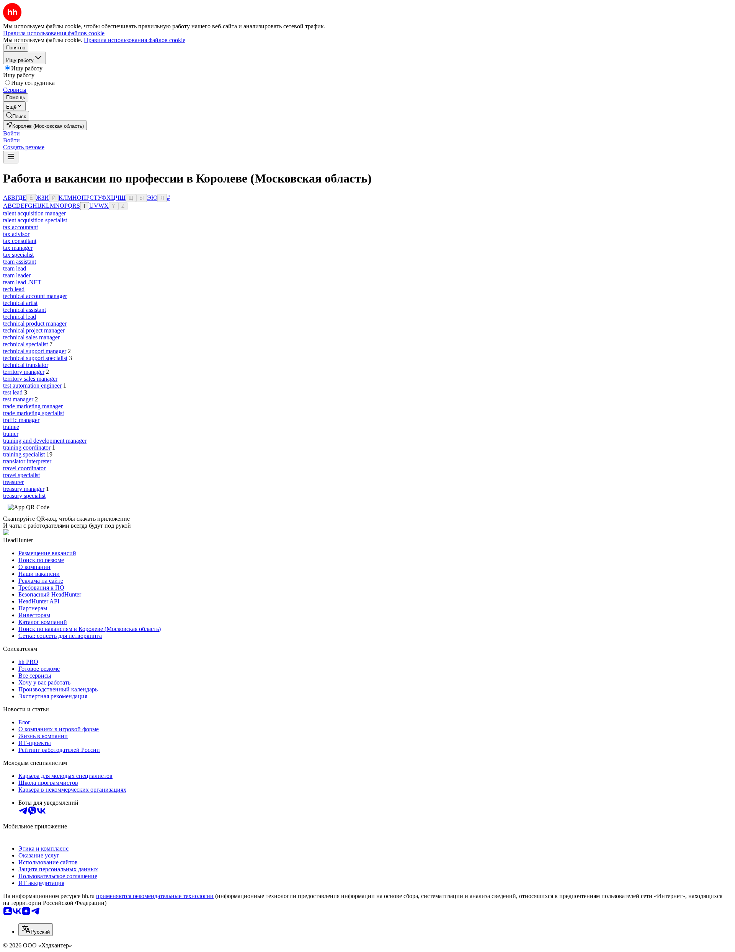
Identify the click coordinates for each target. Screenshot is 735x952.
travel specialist (21, 475)
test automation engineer (32, 385)
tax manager (18, 248)
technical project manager (34, 330)
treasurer (13, 482)
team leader (17, 275)
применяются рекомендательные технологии (155, 896)
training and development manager (45, 440)
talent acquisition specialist (35, 220)
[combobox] (35, 929)
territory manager (23, 371)
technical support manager (34, 351)
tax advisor (16, 234)
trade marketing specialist (33, 413)
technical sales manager (31, 337)
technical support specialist (35, 358)
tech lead (13, 289)
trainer (10, 433)
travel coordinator (24, 468)
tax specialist (18, 254)
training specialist (24, 454)
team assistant (19, 261)
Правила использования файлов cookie (134, 40)
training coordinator (27, 447)
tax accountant (20, 227)
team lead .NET (22, 282)
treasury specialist (24, 495)
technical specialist (25, 344)
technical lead (19, 316)
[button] (11, 133)
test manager (18, 399)
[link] (16, 116)
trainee (11, 427)
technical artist (20, 303)
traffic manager (21, 420)
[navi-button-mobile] (10, 157)
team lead (14, 268)
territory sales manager (30, 378)
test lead (13, 392)
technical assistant (24, 309)
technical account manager (35, 296)
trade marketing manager (33, 406)
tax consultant (19, 241)
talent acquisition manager (34, 213)
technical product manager (35, 323)
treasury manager (23, 489)
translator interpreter (27, 461)
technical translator (25, 365)
